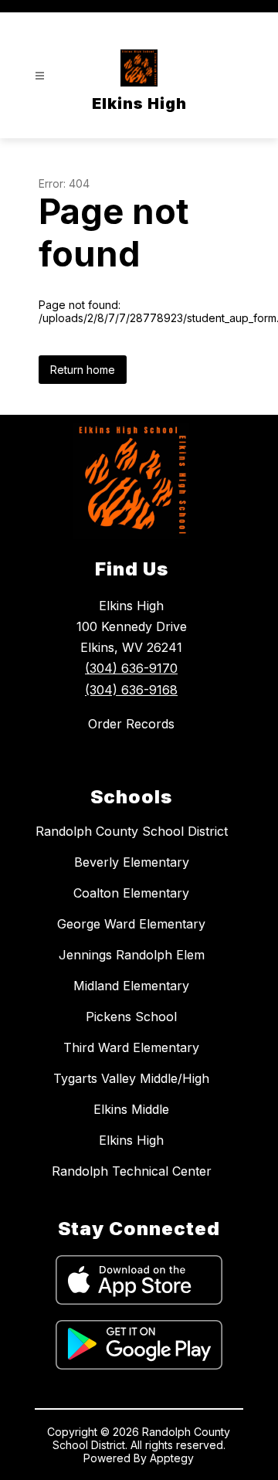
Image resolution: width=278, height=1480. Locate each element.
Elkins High (131, 1140)
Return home (82, 369)
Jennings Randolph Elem (132, 954)
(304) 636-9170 (131, 668)
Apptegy (172, 1458)
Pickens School (131, 1016)
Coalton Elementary (131, 893)
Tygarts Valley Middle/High (131, 1078)
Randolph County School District (132, 831)
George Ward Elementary (131, 924)
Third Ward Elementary (131, 1047)
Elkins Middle (131, 1109)
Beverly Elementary (131, 862)
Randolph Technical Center (132, 1171)
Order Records (131, 724)
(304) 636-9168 (131, 690)
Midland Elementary (131, 985)
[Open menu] (40, 76)
